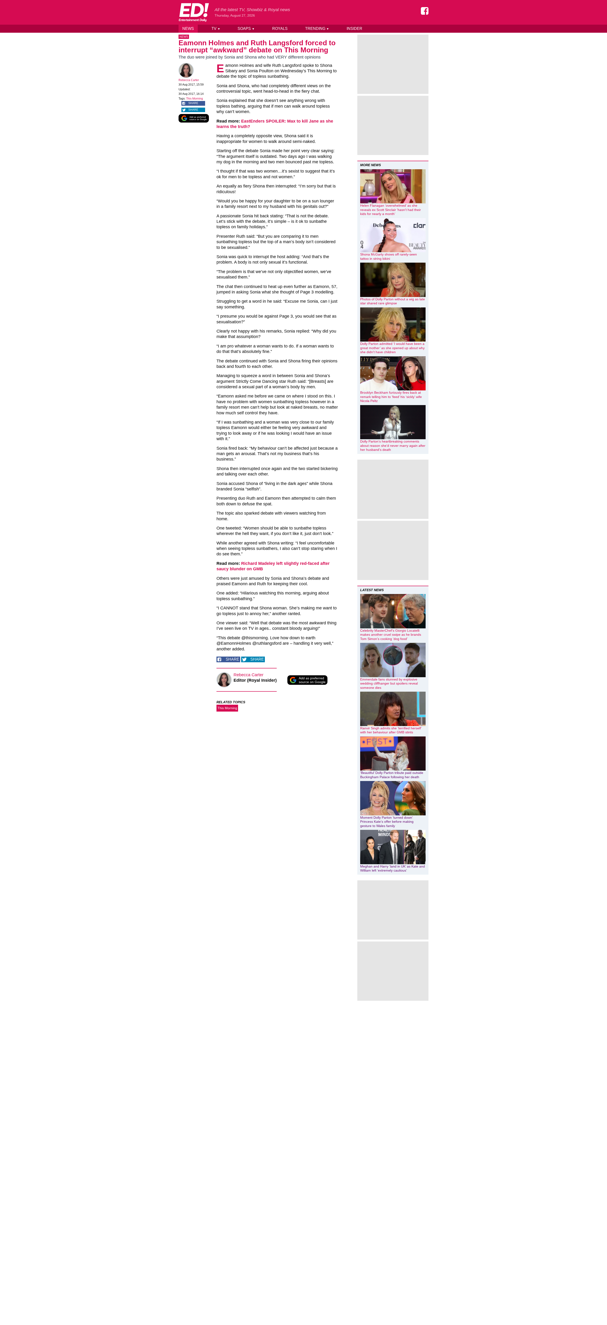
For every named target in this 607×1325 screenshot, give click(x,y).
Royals (280, 29)
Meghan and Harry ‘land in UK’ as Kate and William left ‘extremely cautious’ (392, 868)
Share (193, 103)
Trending (317, 29)
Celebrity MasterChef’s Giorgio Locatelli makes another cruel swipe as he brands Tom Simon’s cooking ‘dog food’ (390, 635)
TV (216, 29)
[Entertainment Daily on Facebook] (424, 11)
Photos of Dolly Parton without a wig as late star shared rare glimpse (392, 301)
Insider (354, 29)
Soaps (246, 29)
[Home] (194, 12)
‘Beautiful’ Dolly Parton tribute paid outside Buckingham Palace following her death (391, 775)
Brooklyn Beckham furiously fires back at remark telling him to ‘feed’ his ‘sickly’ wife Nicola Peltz (391, 397)
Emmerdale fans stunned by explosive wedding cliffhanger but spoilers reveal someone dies (389, 683)
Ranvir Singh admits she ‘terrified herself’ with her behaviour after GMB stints (390, 730)
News (188, 29)
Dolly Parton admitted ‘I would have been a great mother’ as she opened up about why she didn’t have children (392, 348)
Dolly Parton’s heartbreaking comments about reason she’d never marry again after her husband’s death (392, 445)
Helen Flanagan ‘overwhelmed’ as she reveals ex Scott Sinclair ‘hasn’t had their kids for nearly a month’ (390, 210)
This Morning (194, 98)
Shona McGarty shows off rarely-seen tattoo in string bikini (388, 256)
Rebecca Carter (189, 80)
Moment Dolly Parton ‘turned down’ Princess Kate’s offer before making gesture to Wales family (387, 822)
